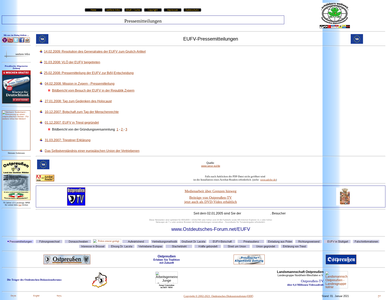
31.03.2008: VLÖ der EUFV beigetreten (72, 62)
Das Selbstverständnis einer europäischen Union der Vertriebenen (92, 151)
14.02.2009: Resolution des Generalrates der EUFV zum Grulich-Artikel (95, 51)
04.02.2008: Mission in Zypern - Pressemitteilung (79, 83)
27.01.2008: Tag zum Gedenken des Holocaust (78, 101)
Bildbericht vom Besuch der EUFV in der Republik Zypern (93, 90)
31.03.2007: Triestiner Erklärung (68, 140)
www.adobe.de (268, 179)
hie (20, 205)
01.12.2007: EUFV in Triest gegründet (72, 122)
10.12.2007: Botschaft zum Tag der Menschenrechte (82, 112)
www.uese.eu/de (210, 165)
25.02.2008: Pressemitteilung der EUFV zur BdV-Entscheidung (89, 73)
